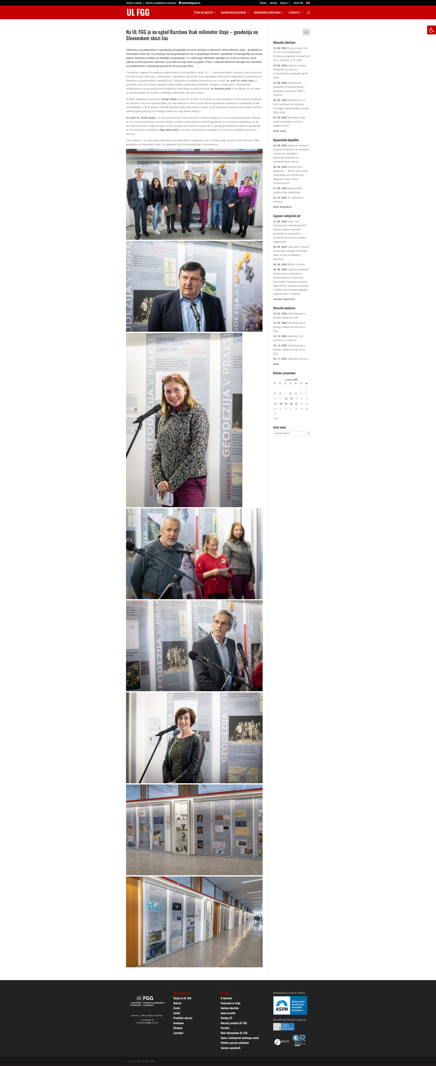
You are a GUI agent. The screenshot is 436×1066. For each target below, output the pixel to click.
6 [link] (290, 393)
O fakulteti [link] (294, 12)
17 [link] (275, 403)
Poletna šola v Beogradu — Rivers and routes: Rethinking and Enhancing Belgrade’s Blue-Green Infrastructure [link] (291, 175)
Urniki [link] (176, 1008)
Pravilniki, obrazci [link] (182, 1018)
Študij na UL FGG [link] (182, 998)
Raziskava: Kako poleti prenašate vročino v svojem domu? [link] (289, 121)
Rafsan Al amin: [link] (296, 264)
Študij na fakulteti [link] (203, 12)
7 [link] (296, 393)
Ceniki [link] (176, 1013)
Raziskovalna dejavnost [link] (233, 12)
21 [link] (296, 403)
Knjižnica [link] (283, 3)
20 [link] (291, 403)
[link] (431, 30)
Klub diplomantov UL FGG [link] (234, 1033)
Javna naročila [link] (228, 1013)
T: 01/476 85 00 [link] (147, 1020)
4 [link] (280, 393)
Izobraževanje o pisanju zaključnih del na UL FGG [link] (289, 327)
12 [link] (286, 398)
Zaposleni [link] (273, 3)
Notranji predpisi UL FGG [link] (234, 1023)
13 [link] (291, 398)
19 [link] (286, 403)
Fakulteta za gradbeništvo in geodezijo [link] (160, 2)
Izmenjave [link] (178, 1023)
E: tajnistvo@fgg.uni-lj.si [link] (147, 1022)
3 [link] (274, 393)
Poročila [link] (225, 1028)
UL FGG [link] (145, 1061)
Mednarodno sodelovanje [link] (267, 12)
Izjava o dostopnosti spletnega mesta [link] (240, 1038)
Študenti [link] (263, 3)
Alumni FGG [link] (298, 3)
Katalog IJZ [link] (226, 1018)
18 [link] (280, 403)
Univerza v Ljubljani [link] (134, 2)
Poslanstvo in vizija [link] (230, 1003)
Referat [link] (177, 1003)
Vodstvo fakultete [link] (230, 1008)
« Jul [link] (275, 418)
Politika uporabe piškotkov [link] (235, 1043)
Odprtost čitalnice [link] (297, 358)
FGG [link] (152, 1061)
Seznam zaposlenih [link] (230, 1048)
